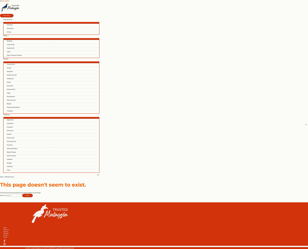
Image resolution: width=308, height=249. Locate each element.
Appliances (10, 120)
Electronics (10, 131)
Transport (10, 111)
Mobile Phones (11, 152)
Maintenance (11, 96)
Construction (11, 64)
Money (5, 35)
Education (10, 71)
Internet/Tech (11, 89)
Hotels (9, 82)
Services (5, 59)
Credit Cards (10, 44)
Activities (9, 25)
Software (9, 159)
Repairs (9, 104)
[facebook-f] (5, 242)
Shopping (6, 114)
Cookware (10, 127)
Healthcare (10, 78)
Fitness (9, 32)
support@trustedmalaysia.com (65, 248)
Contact (5, 231)
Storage (9, 163)
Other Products (11, 156)
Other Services (11, 100)
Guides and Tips (12, 75)
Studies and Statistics (13, 107)
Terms (5, 237)
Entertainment (7, 19)
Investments (10, 48)
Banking (9, 41)
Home (5, 228)
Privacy (5, 235)
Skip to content (4, 1)
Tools (8, 170)
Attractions (10, 28)
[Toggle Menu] (51, 23)
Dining (9, 68)
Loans (9, 52)
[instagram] (4, 245)
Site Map (6, 233)
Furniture (10, 145)
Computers (10, 123)
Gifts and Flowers (12, 148)
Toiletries (10, 166)
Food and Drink (11, 141)
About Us (6, 230)
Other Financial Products (14, 55)
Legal (8, 93)
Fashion (9, 134)
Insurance (10, 86)
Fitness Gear (10, 138)
